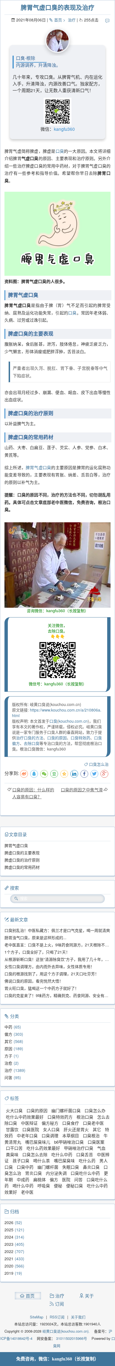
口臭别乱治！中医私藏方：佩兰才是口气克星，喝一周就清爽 (57, 930)
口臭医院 (30, 1129)
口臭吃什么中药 (85, 1173)
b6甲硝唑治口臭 (69, 1142)
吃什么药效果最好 (43, 1148)
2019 (8, 1273)
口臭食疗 (70, 1123)
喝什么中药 (23, 1185)
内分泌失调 (56, 1173)
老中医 (27, 1192)
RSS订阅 (57, 1317)
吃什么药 (87, 1160)
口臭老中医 (93, 1123)
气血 (101, 1148)
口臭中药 (25, 1167)
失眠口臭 (70, 1167)
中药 (8, 1027)
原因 (8, 1048)
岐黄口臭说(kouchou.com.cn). (66, 1331)
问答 (8, 1077)
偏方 (8, 1034)
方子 (8, 1056)
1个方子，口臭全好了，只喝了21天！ (37, 952)
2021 (8, 1258)
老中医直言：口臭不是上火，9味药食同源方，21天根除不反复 (58, 944)
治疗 (72, 20)
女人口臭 (51, 1129)
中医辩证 (29, 1123)
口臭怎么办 (95, 1110)
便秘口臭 (74, 1185)
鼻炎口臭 (91, 1167)
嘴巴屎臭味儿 (37, 1142)
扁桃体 (39, 1179)
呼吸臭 (43, 1185)
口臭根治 (91, 1135)
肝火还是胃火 (76, 1129)
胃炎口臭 (33, 1173)
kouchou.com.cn (73, 721)
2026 (8, 1222)
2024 (8, 1237)
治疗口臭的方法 (29, 737)
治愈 (8, 1063)
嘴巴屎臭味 (64, 1160)
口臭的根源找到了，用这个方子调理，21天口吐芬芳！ (51, 973)
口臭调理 (50, 1135)
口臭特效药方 (60, 1117)
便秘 (58, 1185)
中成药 (23, 1179)
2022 (8, 1251)
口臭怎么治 (99, 764)
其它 (8, 1041)
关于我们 (78, 1317)
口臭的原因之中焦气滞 (82, 789)
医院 (66, 1179)
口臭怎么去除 (34, 1154)
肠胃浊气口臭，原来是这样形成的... (35, 937)
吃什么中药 (61, 1154)
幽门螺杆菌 (47, 1167)
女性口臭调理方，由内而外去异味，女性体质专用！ (49, 966)
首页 (58, 20)
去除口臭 (31, 743)
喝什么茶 (41, 1160)
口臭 (60, 151)
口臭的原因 (57, 737)
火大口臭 (14, 1110)
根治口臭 (84, 1117)
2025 (8, 1229)
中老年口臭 (27, 1135)
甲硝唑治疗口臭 (78, 1148)
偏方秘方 (50, 1123)
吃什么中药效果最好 (25, 1117)
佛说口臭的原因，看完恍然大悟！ (33, 981)
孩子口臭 (21, 1160)
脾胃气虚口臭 (38, 467)
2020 (8, 1266)
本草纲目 (70, 1135)
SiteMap (36, 1317)
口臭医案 (96, 1142)
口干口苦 (14, 1148)
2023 (8, 1244)
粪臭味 (12, 1154)
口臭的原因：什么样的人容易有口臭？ (33, 793)
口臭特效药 (80, 737)
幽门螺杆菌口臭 (66, 1110)
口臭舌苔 (84, 1154)
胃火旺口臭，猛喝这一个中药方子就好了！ (41, 988)
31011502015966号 (71, 1338)
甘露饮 (12, 1129)
